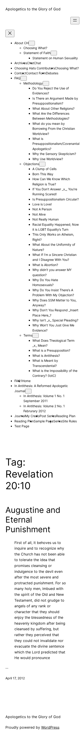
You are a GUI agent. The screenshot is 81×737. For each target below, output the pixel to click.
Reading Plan (65, 416)
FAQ (17, 78)
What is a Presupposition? (51, 350)
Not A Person (42, 209)
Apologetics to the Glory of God (33, 9)
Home (26, 381)
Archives (20, 63)
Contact (20, 73)
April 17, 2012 (15, 678)
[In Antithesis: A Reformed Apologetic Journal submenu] (28, 391)
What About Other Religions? (53, 108)
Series (57, 421)
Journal (19, 416)
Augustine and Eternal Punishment (32, 519)
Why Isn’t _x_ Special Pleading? (55, 320)
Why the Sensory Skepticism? (54, 154)
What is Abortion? (45, 265)
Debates (52, 73)
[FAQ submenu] (23, 78)
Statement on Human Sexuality (55, 58)
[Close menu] (9, 33)
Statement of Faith (37, 53)
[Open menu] (74, 20)
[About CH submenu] (32, 43)
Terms (27, 335)
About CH (21, 43)
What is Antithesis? (46, 355)
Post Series (48, 416)
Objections (31, 164)
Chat (37, 63)
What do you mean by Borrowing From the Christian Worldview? (53, 129)
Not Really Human (45, 219)
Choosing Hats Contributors (34, 68)
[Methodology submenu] (46, 83)
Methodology (33, 83)
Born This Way (42, 174)
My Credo (32, 416)
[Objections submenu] (42, 164)
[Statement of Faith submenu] (54, 53)
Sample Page (43, 421)
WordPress (50, 727)
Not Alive (39, 214)
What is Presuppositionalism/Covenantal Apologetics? (55, 144)
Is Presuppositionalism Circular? (55, 199)
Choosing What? (35, 48)
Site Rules (69, 421)
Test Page (21, 426)
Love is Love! (42, 204)
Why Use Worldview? (47, 159)
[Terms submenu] (35, 335)
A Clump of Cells (44, 169)
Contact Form (36, 73)
